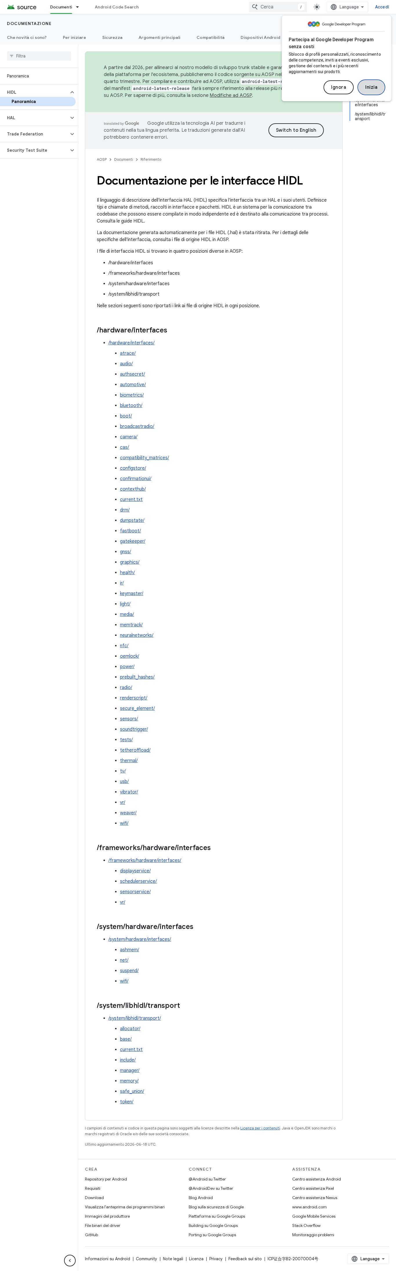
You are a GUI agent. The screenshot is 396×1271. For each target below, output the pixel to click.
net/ (124, 960)
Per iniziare (74, 37)
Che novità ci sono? (27, 37)
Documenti (61, 7)
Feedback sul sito (245, 1258)
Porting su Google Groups (212, 1234)
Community (146, 1258)
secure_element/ (137, 708)
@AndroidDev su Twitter (211, 1188)
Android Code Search (117, 7)
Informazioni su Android (107, 1258)
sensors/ (129, 719)
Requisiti (92, 1188)
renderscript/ (133, 698)
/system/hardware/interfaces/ (139, 939)
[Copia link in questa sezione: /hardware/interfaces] (173, 330)
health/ (127, 573)
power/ (127, 667)
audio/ (126, 364)
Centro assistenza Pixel (313, 1188)
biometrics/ (132, 395)
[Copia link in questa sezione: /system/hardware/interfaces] (199, 927)
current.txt (131, 499)
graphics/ (129, 562)
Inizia (371, 87)
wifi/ (124, 823)
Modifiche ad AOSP (231, 95)
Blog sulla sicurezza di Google (216, 1206)
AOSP (102, 159)
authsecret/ (132, 374)
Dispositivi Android (260, 37)
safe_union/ (132, 1091)
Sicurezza (112, 37)
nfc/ (124, 646)
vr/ (122, 802)
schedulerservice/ (138, 881)
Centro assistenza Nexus (314, 1197)
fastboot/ (130, 531)
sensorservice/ (135, 892)
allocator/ (130, 1029)
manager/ (129, 1070)
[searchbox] (39, 56)
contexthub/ (133, 489)
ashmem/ (129, 950)
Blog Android (201, 1197)
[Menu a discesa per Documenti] (80, 7)
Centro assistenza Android (316, 1179)
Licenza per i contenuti (260, 1128)
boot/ (126, 416)
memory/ (129, 1081)
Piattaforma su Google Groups (217, 1216)
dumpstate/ (132, 520)
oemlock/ (129, 656)
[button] (34, 92)
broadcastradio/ (137, 426)
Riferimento (151, 159)
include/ (128, 1060)
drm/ (125, 510)
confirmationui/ (135, 479)
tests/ (126, 740)
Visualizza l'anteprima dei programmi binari (125, 1206)
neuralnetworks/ (136, 635)
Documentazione (29, 23)
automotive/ (133, 385)
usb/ (124, 781)
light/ (125, 604)
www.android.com (309, 1206)
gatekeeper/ (132, 541)
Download (94, 1197)
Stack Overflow (306, 1225)
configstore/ (133, 468)
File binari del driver (102, 1225)
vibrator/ (129, 792)
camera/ (128, 437)
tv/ (123, 771)
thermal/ (129, 761)
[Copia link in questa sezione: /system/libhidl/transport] (186, 1006)
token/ (126, 1102)
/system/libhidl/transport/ (134, 1018)
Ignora (338, 87)
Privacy (216, 1258)
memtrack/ (131, 625)
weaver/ (128, 813)
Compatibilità (210, 37)
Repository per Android (106, 1179)
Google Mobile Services (313, 1216)
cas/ (124, 447)
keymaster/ (131, 593)
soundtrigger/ (134, 729)
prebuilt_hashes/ (137, 677)
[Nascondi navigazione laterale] (70, 1260)
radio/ (126, 687)
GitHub (91, 1234)
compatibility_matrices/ (144, 458)
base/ (126, 1039)
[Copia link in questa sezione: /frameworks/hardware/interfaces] (216, 848)
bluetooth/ (131, 405)
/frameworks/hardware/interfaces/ (144, 860)
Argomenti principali (159, 37)
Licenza (196, 1258)
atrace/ (128, 353)
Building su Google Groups (213, 1225)
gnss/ (125, 552)
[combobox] (278, 7)
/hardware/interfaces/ (131, 343)
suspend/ (129, 971)
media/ (127, 614)
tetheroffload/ (135, 750)
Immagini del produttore (107, 1216)
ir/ (122, 583)
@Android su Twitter (207, 1179)
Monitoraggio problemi (313, 1234)
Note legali (173, 1258)
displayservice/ (135, 871)
